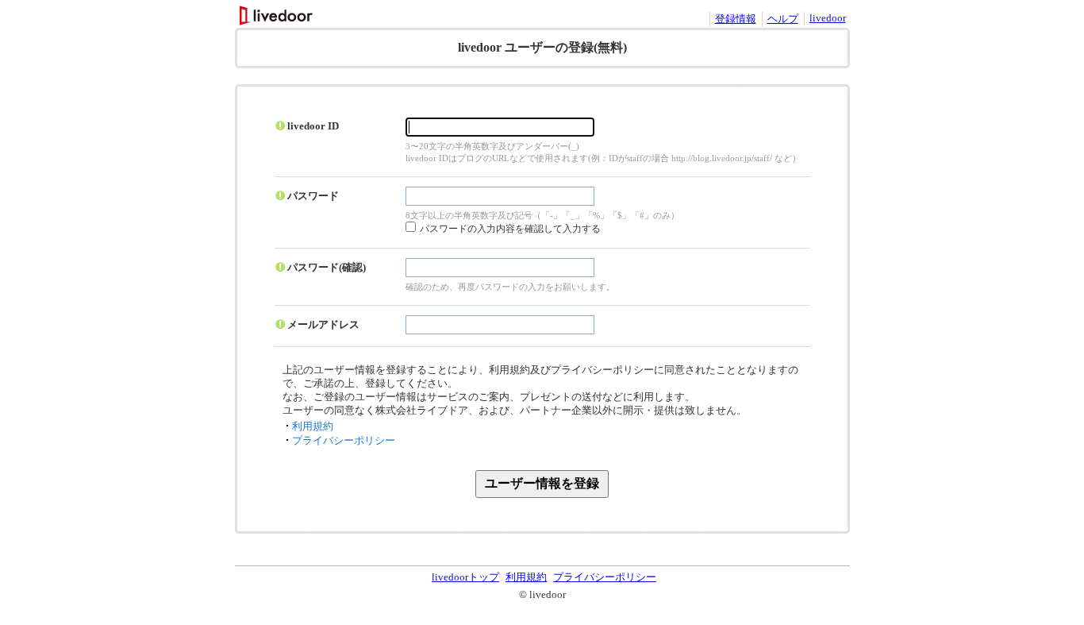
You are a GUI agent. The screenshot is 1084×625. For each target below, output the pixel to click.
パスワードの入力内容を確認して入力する (510, 228)
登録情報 (735, 19)
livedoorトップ (465, 577)
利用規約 (312, 426)
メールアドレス (323, 324)
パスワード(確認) (326, 267)
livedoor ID (313, 126)
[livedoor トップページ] (277, 21)
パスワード (313, 196)
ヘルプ (782, 19)
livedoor (827, 18)
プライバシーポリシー (343, 440)
